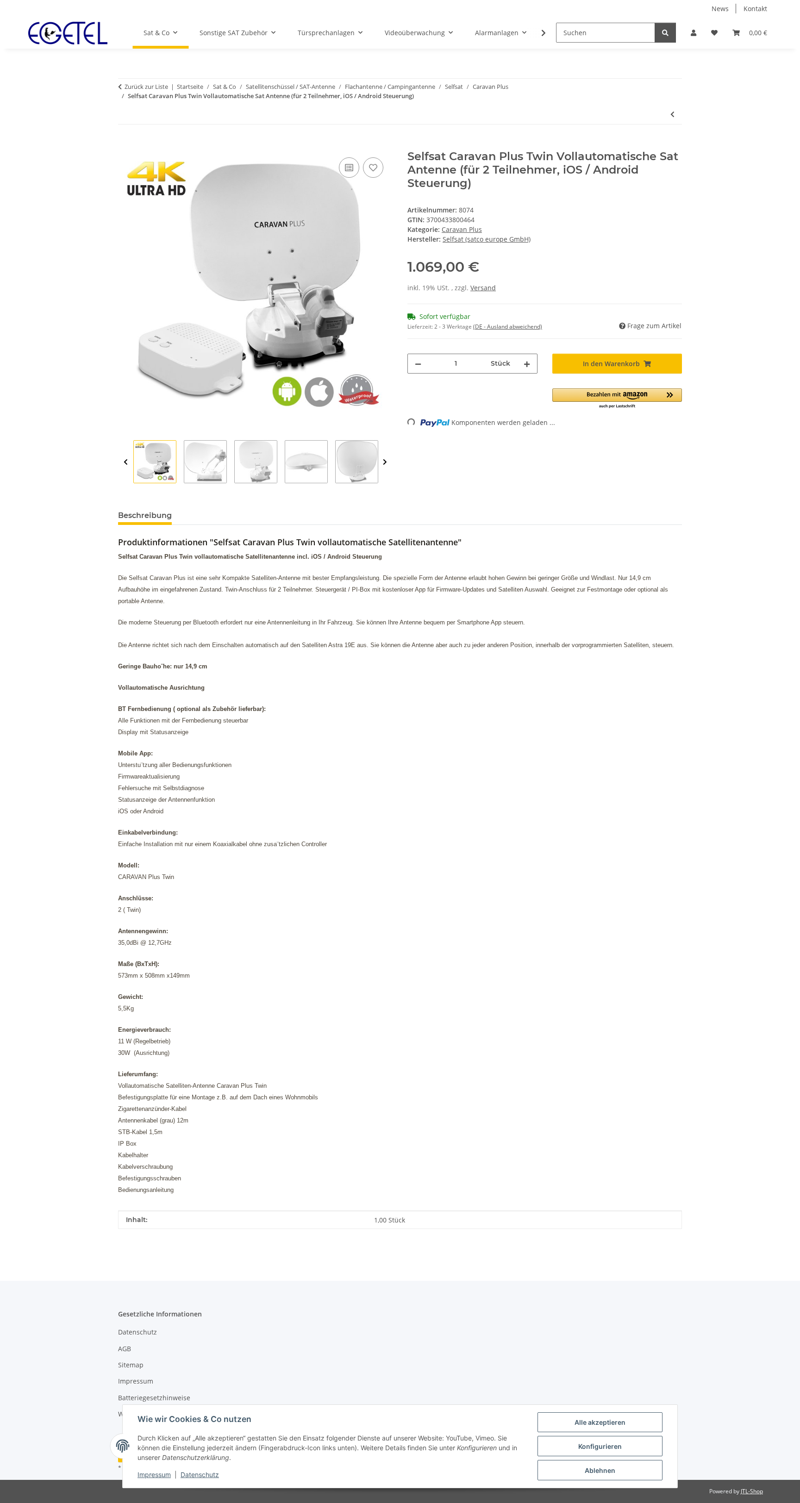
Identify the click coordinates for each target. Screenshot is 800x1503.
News (720, 8)
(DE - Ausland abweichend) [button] (507, 327)
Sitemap (131, 1364)
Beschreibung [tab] (145, 515)
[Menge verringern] (418, 363)
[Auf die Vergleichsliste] (349, 167)
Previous (125, 462)
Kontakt (755, 8)
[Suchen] (665, 33)
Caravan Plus (462, 229)
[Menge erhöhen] (527, 363)
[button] (693, 33)
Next (385, 462)
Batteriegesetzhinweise (154, 1397)
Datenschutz (200, 1474)
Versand (483, 287)
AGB (124, 1348)
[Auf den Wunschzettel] (373, 167)
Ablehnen (600, 1470)
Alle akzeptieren (600, 1422)
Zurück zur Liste (146, 86)
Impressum (154, 1474)
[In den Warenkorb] (125, 145)
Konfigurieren (600, 1446)
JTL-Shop (752, 1491)
